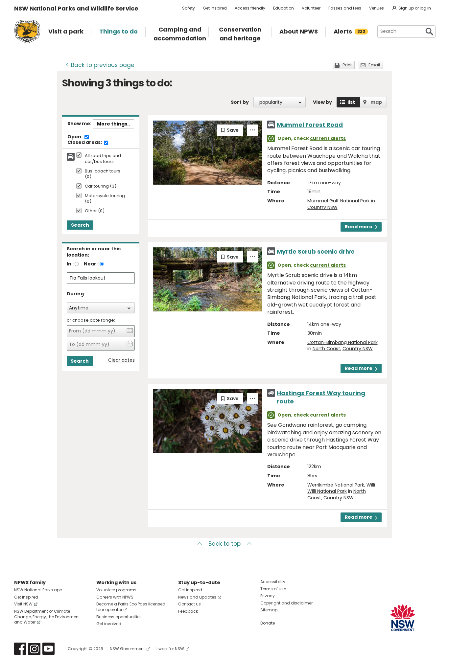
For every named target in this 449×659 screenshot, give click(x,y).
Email (374, 65)
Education (283, 8)
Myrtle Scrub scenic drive (316, 251)
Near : (91, 264)
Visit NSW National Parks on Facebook (20, 649)
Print (347, 65)
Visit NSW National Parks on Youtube (48, 649)
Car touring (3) (100, 186)
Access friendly (250, 8)
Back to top (224, 544)
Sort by (240, 102)
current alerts (328, 138)
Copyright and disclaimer (286, 603)
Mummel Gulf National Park (338, 200)
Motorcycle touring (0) (105, 198)
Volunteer (311, 8)
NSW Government (127, 648)
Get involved (108, 623)
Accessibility (272, 581)
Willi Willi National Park (341, 488)
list (351, 102)
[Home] (27, 31)
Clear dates (121, 360)
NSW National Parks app (38, 590)
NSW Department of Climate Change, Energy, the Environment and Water (47, 616)
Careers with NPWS (114, 597)
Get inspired (215, 8)
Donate (267, 623)
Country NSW (322, 207)
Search (80, 225)
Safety (188, 8)
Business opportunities (119, 617)
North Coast (326, 348)
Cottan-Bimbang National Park (342, 342)
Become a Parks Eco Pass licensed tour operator (130, 606)
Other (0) (95, 211)
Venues (376, 8)
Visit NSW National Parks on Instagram (34, 649)
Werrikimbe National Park (335, 485)
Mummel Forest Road (310, 125)
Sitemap (268, 610)
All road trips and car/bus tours (103, 159)
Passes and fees (344, 8)
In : (70, 264)
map (376, 102)
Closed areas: (85, 143)
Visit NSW (23, 604)
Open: (75, 137)
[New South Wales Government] (402, 617)
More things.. (113, 124)
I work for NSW (170, 648)
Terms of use (273, 589)
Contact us (189, 604)
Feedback (188, 611)
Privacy (267, 596)
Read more (358, 226)
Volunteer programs (116, 590)
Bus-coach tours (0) (102, 174)
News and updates (197, 597)
